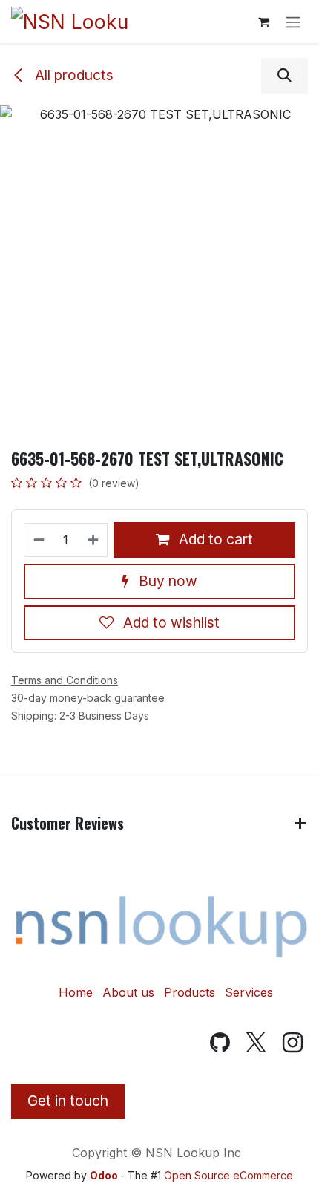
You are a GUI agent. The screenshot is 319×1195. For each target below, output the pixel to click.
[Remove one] (38, 540)
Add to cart (214, 539)
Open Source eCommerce (228, 1175)
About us (128, 992)
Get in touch (67, 1101)
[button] (284, 76)
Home (76, 992)
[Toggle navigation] (293, 21)
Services (249, 992)
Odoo (105, 1175)
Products (189, 992)
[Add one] (94, 540)
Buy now (166, 581)
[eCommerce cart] (263, 21)
